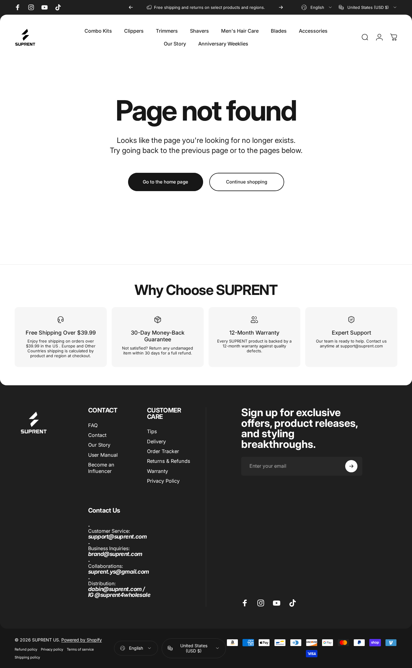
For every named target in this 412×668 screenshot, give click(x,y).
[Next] (281, 7)
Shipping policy (27, 657)
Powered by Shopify (81, 639)
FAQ (93, 425)
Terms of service (80, 649)
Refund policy (26, 649)
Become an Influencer (101, 468)
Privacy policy (52, 649)
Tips (152, 431)
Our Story (99, 445)
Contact (97, 435)
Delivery (156, 441)
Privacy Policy (163, 481)
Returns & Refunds (168, 461)
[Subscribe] (351, 466)
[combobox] (317, 7)
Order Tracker (163, 451)
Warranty (157, 471)
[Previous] (131, 7)
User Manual (103, 455)
